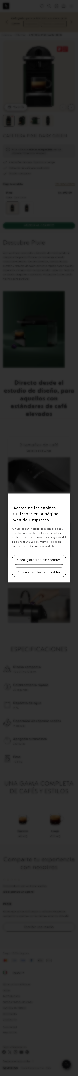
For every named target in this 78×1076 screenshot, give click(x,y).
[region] (39, 538)
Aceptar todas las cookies (39, 572)
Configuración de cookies (39, 560)
